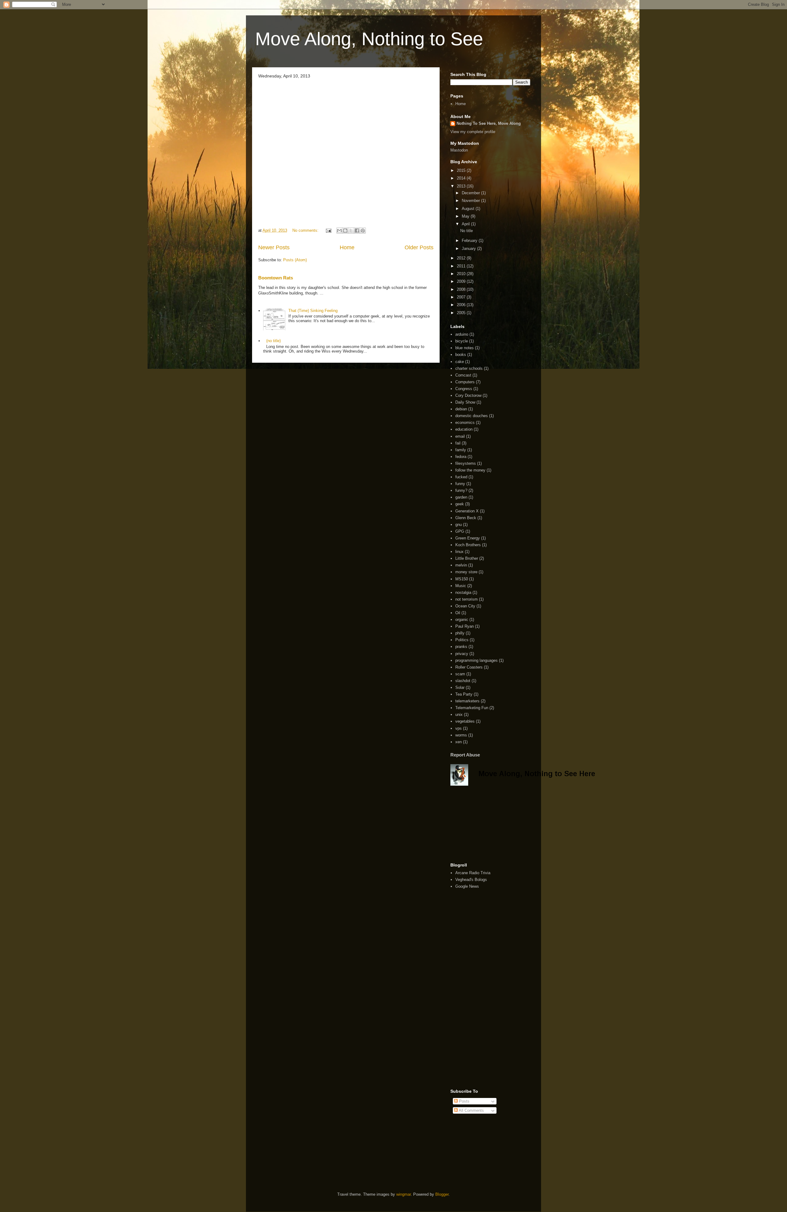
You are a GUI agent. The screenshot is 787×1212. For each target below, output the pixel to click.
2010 (462, 273)
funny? (461, 490)
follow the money (470, 470)
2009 (462, 281)
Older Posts (419, 247)
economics (465, 422)
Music (460, 585)
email (460, 436)
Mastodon (459, 150)
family (460, 450)
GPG (459, 531)
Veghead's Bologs (471, 879)
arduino (461, 334)
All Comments (471, 1110)
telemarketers (467, 701)
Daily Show (465, 402)
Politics (462, 640)
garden (461, 497)
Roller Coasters (469, 667)
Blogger (442, 1194)
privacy (461, 653)
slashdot (462, 680)
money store (466, 572)
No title (466, 230)
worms (461, 735)
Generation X (467, 511)
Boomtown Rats (275, 277)
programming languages (476, 660)
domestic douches (471, 415)
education (464, 429)
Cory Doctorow (468, 395)
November (471, 200)
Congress (463, 388)
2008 (462, 289)
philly (460, 633)
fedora (460, 456)
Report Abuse (465, 754)
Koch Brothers (468, 545)
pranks (461, 646)
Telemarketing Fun (471, 707)
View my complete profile (472, 131)
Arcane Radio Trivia (472, 873)
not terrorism (466, 599)
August (469, 208)
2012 (462, 258)
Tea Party (464, 694)
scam (460, 674)
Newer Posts (274, 247)
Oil (457, 612)
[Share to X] (351, 230)
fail (458, 443)
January (469, 248)
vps (458, 728)
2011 (462, 266)
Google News (467, 886)
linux (459, 551)
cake (459, 361)
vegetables (465, 721)
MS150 (461, 579)
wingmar (403, 1194)
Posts (463, 1101)
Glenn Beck (465, 517)
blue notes (464, 347)
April (466, 224)
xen (458, 742)
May (466, 216)
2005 (462, 312)
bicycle (461, 341)
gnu (458, 524)
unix (459, 714)
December (471, 193)
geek (459, 504)
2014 (462, 178)
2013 (462, 186)
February (470, 240)
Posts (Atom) (295, 260)
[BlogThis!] (345, 230)
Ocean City (465, 606)
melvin (461, 565)
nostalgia (463, 592)
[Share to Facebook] (357, 230)
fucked (461, 477)
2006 (462, 304)
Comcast (463, 375)
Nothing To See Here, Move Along (489, 123)
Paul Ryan (464, 626)
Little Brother (466, 558)
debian (461, 409)
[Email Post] (328, 230)
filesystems (465, 463)
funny (460, 483)
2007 (462, 297)
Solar (460, 687)
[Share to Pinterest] (363, 230)
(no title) (273, 340)
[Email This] (339, 230)
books (460, 354)
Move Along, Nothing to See (369, 39)
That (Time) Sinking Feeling (313, 310)
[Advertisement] (481, 824)
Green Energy (467, 538)
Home (347, 247)
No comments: (306, 230)
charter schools (469, 368)
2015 (462, 170)
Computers (465, 382)
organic (461, 619)
